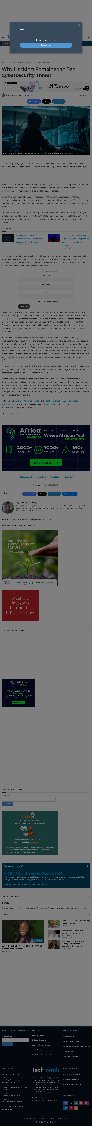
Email (22, 29)
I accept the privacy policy (46, 40)
